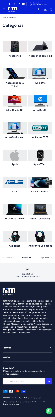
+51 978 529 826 (40, 5)
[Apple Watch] (40, 155)
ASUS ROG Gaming (14, 218)
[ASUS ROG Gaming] (15, 209)
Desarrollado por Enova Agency (30, 398)
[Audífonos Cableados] (40, 236)
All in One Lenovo (14, 137)
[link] (11, 257)
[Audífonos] (15, 236)
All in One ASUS (14, 110)
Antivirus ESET (40, 137)
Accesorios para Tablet (15, 84)
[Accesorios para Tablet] (15, 73)
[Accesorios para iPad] (40, 46)
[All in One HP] (40, 100)
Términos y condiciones (40, 402)
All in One (40, 83)
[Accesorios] (15, 46)
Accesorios (15, 55)
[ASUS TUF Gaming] (40, 209)
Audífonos (14, 245)
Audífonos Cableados (40, 245)
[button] (51, 9)
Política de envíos (9, 402)
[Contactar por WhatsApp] (49, 411)
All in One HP (40, 110)
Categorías (12, 17)
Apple (15, 164)
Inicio (4, 17)
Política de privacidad (23, 402)
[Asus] (15, 182)
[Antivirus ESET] (40, 128)
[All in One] (40, 73)
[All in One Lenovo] (15, 128)
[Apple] (15, 155)
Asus (15, 191)
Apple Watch (40, 164)
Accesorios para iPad (40, 55)
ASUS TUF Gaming (40, 218)
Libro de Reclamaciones (11, 404)
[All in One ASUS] (15, 100)
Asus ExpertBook (40, 191)
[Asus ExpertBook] (40, 182)
